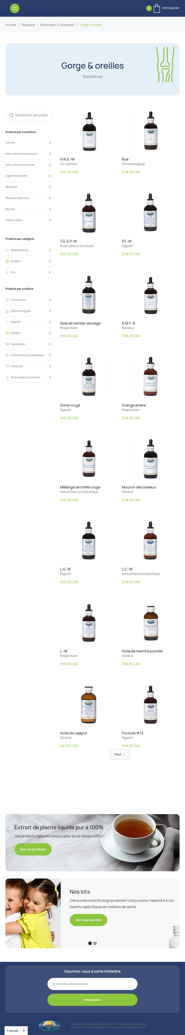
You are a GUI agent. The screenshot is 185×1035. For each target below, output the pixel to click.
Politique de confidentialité (87, 1027)
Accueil (10, 25)
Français (12, 1031)
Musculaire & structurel (57, 25)
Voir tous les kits (33, 920)
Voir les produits (33, 849)
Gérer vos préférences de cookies (126, 1027)
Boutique (28, 25)
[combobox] (16, 1030)
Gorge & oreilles (91, 25)
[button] (163, 8)
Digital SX (140, 1024)
